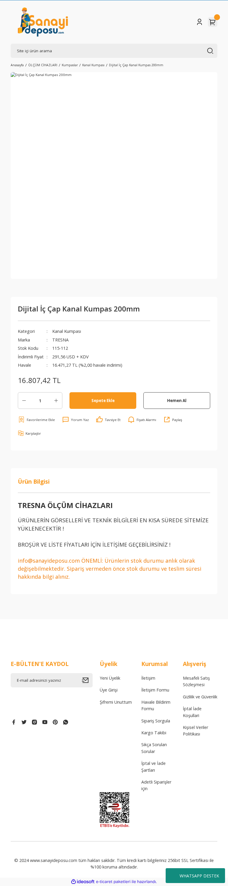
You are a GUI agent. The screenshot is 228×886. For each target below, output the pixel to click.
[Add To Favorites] (36, 419)
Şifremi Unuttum (116, 702)
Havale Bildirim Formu (155, 705)
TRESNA (60, 340)
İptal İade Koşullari (192, 712)
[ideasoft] (83, 882)
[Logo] (43, 22)
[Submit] (87, 680)
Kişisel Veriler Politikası (195, 730)
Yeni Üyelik (110, 678)
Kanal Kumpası (66, 331)
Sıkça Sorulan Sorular (154, 748)
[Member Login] (199, 22)
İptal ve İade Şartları (153, 766)
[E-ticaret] (113, 881)
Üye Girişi (109, 690)
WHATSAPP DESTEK (199, 876)
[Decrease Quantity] (24, 401)
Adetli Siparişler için (156, 785)
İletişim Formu (155, 690)
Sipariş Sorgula (155, 721)
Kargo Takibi (153, 732)
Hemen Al (176, 400)
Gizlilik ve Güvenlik (200, 697)
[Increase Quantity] (56, 401)
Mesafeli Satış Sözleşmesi (196, 681)
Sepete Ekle (103, 400)
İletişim (148, 678)
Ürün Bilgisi (34, 481)
